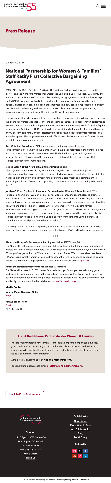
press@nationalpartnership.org (64, 366)
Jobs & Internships (80, 429)
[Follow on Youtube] (74, 456)
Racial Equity (80, 437)
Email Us (30, 458)
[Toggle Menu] (103, 6)
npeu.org (85, 261)
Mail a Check (30, 454)
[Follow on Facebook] (85, 451)
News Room (80, 421)
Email (8, 296)
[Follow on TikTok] (80, 456)
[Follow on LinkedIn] (85, 456)
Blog (80, 433)
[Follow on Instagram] (74, 451)
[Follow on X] (80, 451)
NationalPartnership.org (63, 281)
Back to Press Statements (25, 394)
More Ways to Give (80, 425)
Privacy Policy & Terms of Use (77, 480)
